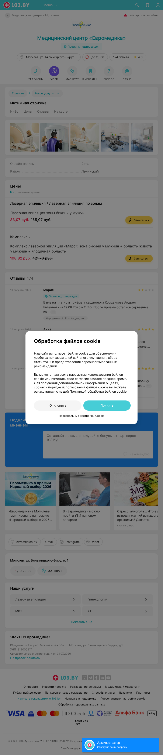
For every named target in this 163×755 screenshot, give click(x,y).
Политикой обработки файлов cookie (98, 391)
